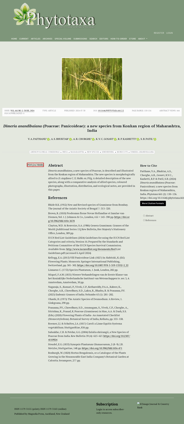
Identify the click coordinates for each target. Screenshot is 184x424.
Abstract (149, 215)
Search (93, 38)
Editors (103, 38)
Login (169, 32)
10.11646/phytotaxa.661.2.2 (111, 110)
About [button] (142, 38)
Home (14, 38)
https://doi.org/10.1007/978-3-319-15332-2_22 (102, 265)
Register (159, 32)
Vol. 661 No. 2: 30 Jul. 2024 (22, 110)
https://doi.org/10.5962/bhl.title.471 (102, 348)
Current (24, 38)
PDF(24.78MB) (35, 164)
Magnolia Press (36, 413)
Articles (35, 38)
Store (132, 38)
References (150, 220)
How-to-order (119, 38)
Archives (47, 38)
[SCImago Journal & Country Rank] (153, 405)
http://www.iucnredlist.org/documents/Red (91, 249)
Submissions (80, 38)
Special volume (63, 38)
